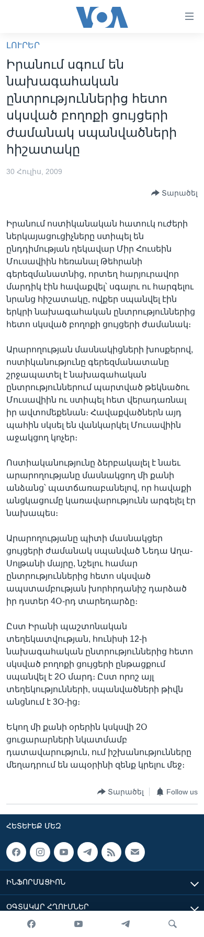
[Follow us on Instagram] (40, 852)
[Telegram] (125, 924)
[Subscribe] (135, 852)
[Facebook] (31, 924)
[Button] (174, 193)
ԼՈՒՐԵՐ (23, 45)
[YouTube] (78, 924)
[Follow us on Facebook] (16, 852)
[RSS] (111, 852)
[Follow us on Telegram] (87, 852)
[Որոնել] (172, 924)
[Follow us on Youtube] (64, 852)
